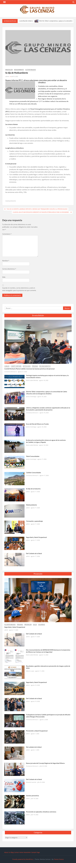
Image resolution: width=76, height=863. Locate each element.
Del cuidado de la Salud (34, 747)
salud (35, 624)
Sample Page (35, 852)
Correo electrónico (9, 269)
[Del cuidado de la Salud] (14, 753)
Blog (12, 852)
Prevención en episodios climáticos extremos (41, 812)
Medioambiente (31, 505)
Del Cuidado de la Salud (34, 553)
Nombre (5, 261)
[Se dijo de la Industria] (14, 495)
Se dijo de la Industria (33, 489)
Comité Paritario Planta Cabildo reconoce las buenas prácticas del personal (29, 369)
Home (21, 852)
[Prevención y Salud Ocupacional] (14, 737)
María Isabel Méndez (32, 380)
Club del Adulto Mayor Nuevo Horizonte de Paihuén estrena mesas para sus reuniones (41, 212)
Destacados (27, 366)
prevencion (28, 624)
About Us (7, 852)
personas (35, 366)
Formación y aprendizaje (34, 521)
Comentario (6, 234)
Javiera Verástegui (31, 396)
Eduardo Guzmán (31, 782)
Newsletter (27, 852)
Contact (16, 852)
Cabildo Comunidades (33, 472)
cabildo (6, 366)
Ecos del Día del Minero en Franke (37, 424)
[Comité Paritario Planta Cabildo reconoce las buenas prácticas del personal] (38, 342)
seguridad (41, 624)
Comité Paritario (16, 366)
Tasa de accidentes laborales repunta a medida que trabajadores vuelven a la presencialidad (37, 209)
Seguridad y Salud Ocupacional (36, 537)
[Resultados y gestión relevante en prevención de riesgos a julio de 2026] (14, 672)
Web (3, 277)
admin (7, 76)
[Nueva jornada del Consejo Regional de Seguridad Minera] (14, 769)
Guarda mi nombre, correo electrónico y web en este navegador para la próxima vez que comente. (19, 289)
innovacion (9, 69)
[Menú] (4, 2)
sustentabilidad (30, 69)
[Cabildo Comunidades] (14, 478)
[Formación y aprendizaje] (14, 527)
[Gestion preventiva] (14, 801)
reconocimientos (45, 366)
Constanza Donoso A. (10, 372)
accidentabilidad (10, 624)
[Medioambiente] (14, 511)
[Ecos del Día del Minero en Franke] (14, 430)
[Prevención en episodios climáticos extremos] (14, 818)
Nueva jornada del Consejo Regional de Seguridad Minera (45, 763)
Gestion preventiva (32, 795)
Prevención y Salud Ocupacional (37, 731)
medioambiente (19, 69)
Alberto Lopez (30, 671)
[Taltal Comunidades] (14, 462)
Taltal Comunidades (32, 456)
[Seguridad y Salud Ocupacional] (14, 543)
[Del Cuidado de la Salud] (14, 559)
